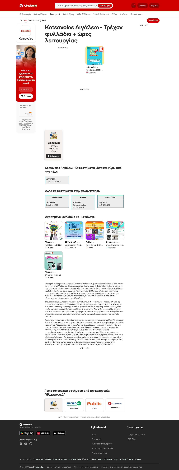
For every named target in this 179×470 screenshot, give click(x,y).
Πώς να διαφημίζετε (136, 434)
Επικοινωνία (97, 439)
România (108, 459)
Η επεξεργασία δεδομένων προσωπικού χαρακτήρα (121, 467)
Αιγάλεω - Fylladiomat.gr (96, 286)
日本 (84, 459)
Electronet (93, 344)
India (79, 459)
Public (100, 344)
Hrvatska (72, 459)
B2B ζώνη (132, 439)
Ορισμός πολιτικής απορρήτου (59, 467)
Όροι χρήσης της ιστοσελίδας (86, 467)
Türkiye (130, 459)
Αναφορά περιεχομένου (102, 444)
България (56, 459)
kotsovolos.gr (50, 325)
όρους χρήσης (24, 124)
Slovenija (122, 459)
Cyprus (64, 459)
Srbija (115, 459)
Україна (138, 459)
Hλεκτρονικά (77, 344)
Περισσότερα (136, 14)
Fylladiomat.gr (38, 467)
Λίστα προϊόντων (99, 453)
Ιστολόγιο (123, 14)
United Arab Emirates (42, 459)
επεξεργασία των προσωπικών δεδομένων (27, 127)
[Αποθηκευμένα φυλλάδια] (133, 5)
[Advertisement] (63, 66)
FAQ (93, 434)
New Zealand (97, 459)
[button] (26, 433)
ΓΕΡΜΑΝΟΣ (108, 344)
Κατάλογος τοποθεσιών (102, 448)
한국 (89, 459)
